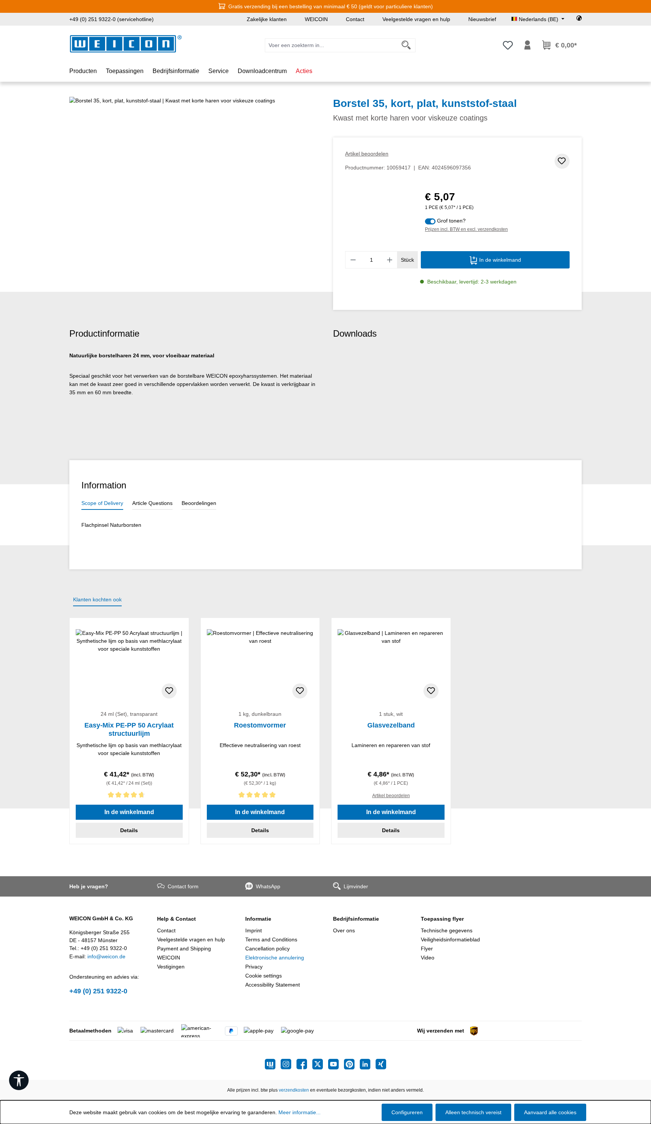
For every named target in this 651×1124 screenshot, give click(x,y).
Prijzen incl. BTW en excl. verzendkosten (466, 229)
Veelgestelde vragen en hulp (416, 19)
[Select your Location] (579, 19)
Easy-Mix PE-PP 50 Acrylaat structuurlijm (129, 729)
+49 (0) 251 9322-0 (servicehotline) (111, 19)
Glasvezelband (391, 725)
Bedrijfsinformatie (356, 919)
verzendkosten (294, 1090)
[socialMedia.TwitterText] (320, 1064)
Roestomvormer (260, 725)
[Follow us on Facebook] (304, 1064)
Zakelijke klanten (267, 19)
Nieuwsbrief (482, 19)
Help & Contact (176, 919)
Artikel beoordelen (366, 154)
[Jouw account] (527, 45)
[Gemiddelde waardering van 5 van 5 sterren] (260, 796)
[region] (194, 178)
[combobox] (331, 45)
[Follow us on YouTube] (336, 1064)
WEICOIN (316, 19)
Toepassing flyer (442, 919)
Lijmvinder (356, 886)
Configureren (407, 1112)
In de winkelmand (499, 260)
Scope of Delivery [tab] (102, 503)
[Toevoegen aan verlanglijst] (562, 161)
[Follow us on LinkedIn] (368, 1064)
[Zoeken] (406, 45)
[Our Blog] (273, 1064)
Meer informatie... (299, 1112)
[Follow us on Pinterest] (352, 1064)
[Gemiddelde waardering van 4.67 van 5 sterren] (129, 796)
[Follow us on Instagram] (288, 1064)
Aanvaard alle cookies (550, 1112)
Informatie (258, 919)
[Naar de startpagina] (125, 44)
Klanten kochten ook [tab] (97, 599)
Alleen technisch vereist (473, 1112)
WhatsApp (268, 886)
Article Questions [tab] (152, 503)
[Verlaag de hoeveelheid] (353, 259)
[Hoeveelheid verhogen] (390, 259)
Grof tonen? (451, 221)
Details (129, 830)
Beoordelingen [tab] (199, 503)
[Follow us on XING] (381, 1064)
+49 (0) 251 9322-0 (98, 991)
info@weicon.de (106, 956)
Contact (355, 19)
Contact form (183, 886)
